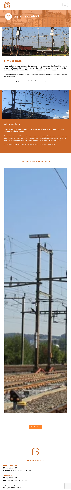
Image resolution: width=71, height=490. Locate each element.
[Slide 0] (30, 411)
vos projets (44, 81)
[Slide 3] (40, 411)
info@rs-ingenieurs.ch (12, 488)
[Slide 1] (33, 411)
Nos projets (35, 427)
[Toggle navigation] (65, 5)
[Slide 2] (37, 411)
